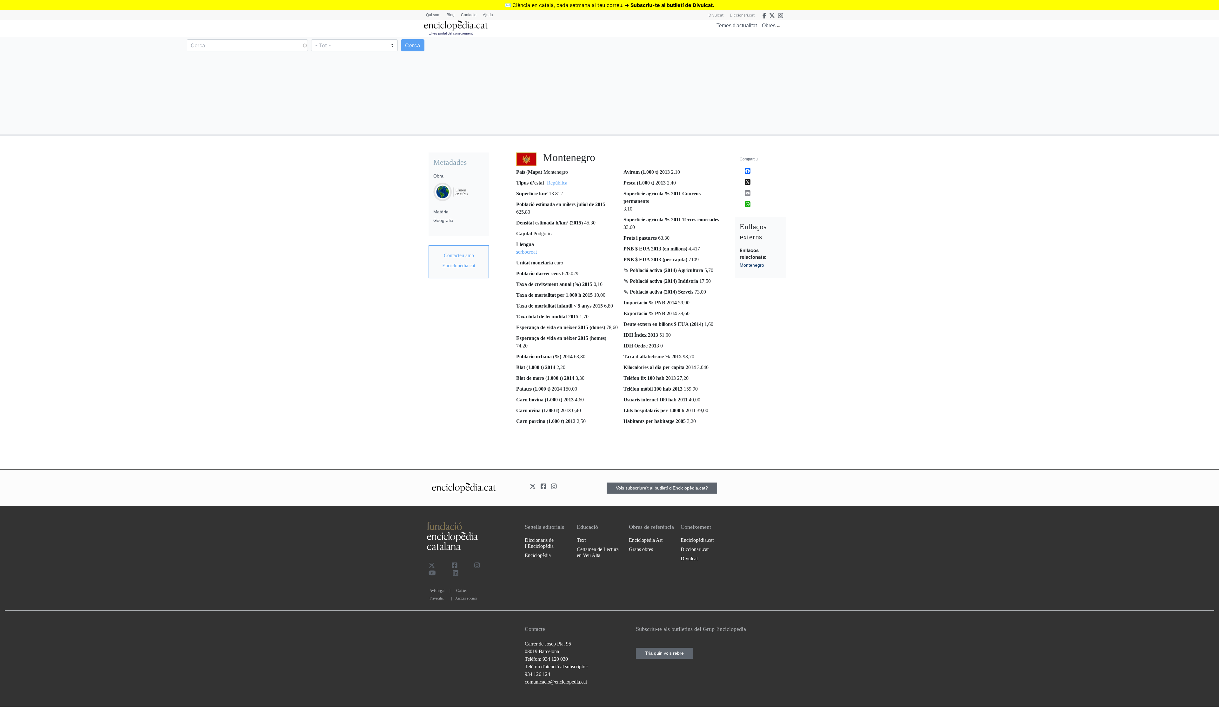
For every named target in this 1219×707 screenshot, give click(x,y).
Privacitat (436, 598)
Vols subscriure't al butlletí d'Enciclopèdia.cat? (662, 487)
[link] (459, 260)
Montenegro (752, 265)
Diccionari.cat (742, 15)
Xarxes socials (466, 598)
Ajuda (488, 15)
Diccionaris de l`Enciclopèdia (539, 543)
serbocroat (526, 252)
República (557, 182)
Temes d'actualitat (736, 25)
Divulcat (716, 15)
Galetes (461, 590)
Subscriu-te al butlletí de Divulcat (671, 5)
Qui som (433, 15)
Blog (451, 15)
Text (581, 540)
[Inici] (456, 25)
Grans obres (641, 549)
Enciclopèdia (538, 555)
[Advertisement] (913, 85)
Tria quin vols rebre (664, 653)
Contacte (468, 15)
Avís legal (437, 590)
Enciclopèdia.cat (697, 540)
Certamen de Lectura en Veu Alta (598, 552)
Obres (769, 25)
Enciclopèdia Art (646, 540)
